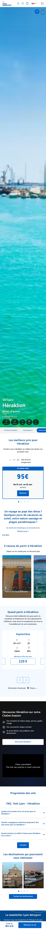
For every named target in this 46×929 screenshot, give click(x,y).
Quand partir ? (28, 430)
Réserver (23, 493)
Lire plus (5, 535)
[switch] (18, 3)
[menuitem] (18, 3)
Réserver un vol (30, 925)
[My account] (23, 3)
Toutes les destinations (23, 896)
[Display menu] (42, 3)
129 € (23, 661)
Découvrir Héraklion (23, 742)
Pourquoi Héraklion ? (11, 430)
